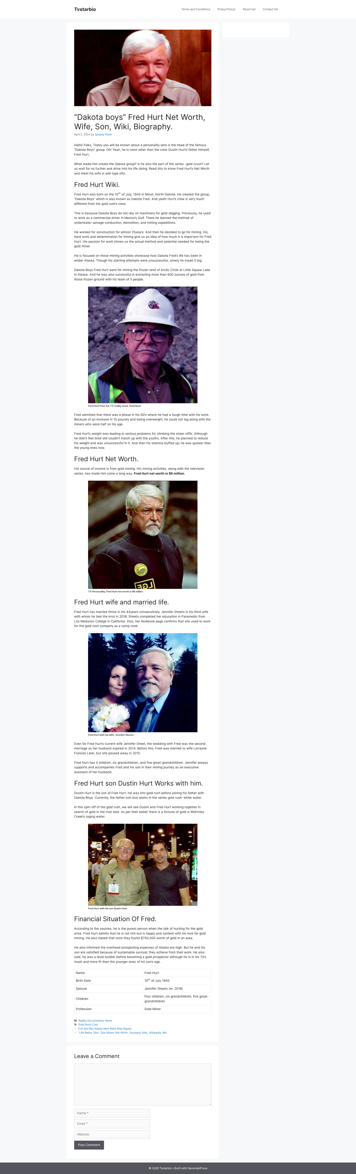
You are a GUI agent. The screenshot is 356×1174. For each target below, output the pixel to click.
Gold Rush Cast (88, 1024)
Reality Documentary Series (95, 1020)
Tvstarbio (85, 9)
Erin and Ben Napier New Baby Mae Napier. (105, 1028)
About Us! (249, 9)
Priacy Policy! (226, 9)
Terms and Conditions (195, 9)
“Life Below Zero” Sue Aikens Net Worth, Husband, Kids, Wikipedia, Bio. (122, 1032)
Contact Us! (270, 9)
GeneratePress (197, 1168)
